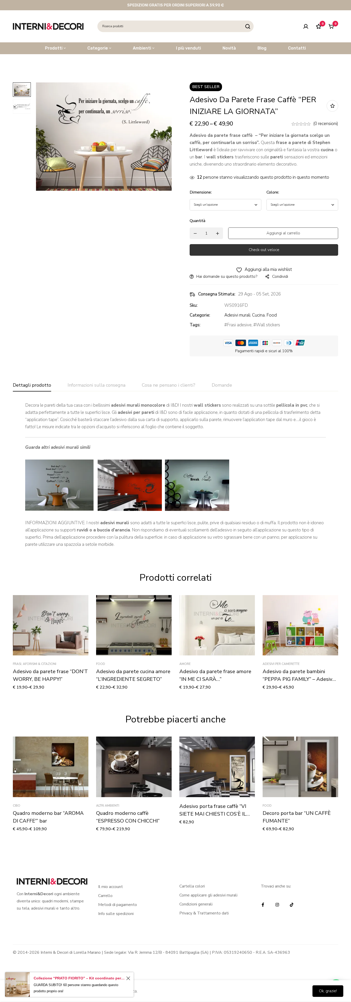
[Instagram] (277, 905)
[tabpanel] (175, 475)
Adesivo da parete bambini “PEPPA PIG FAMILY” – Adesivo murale (299, 679)
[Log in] (305, 26)
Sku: (194, 305)
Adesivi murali (237, 315)
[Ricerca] (248, 26)
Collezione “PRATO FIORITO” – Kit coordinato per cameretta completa (79, 978)
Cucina (258, 315)
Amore (185, 664)
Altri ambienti (107, 806)
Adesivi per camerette (281, 664)
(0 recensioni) (325, 124)
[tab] (32, 385)
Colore (272, 192)
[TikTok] (292, 905)
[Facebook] (263, 905)
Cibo (16, 806)
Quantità (197, 221)
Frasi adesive (239, 325)
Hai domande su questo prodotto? (226, 276)
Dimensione (201, 192)
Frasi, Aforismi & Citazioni (34, 664)
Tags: (195, 325)
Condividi (280, 276)
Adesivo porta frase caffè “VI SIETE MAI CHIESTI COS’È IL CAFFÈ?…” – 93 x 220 (212, 814)
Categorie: (200, 315)
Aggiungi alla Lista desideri (332, 106)
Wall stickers (268, 325)
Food (271, 315)
